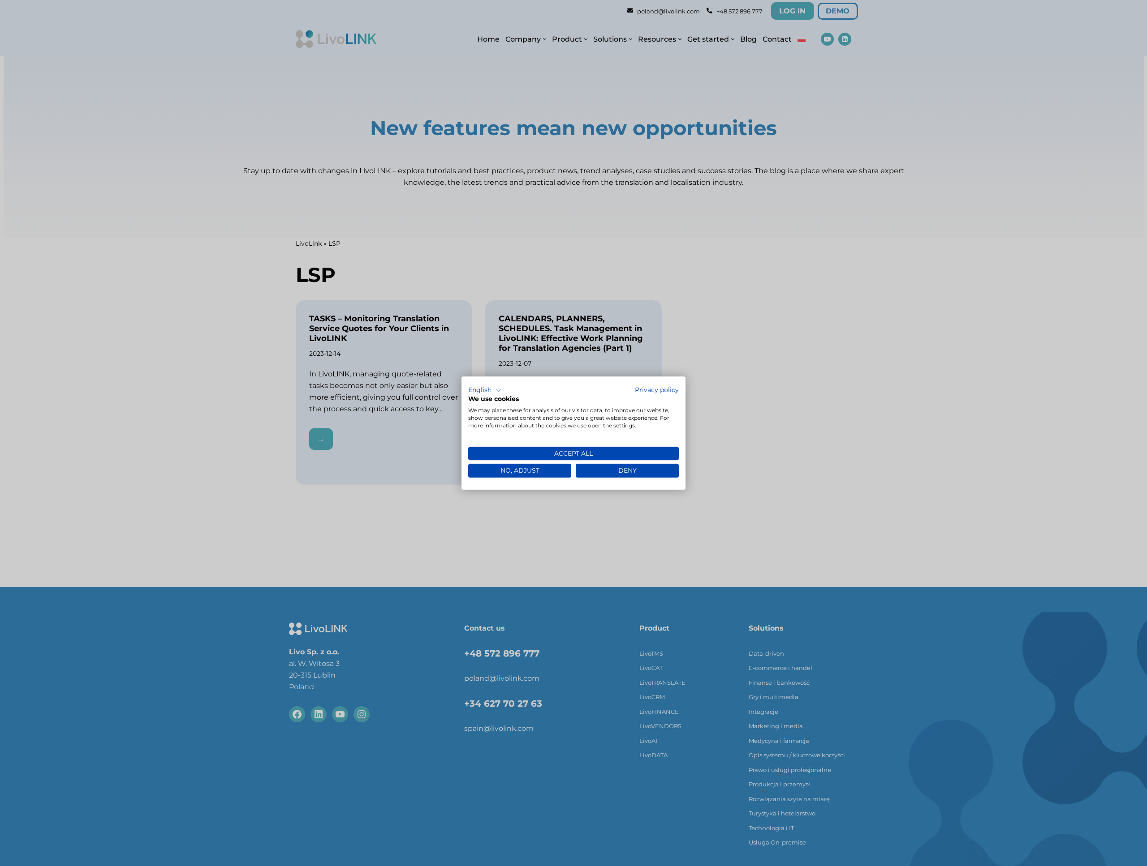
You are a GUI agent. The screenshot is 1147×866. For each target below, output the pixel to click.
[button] (484, 390)
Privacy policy (657, 389)
